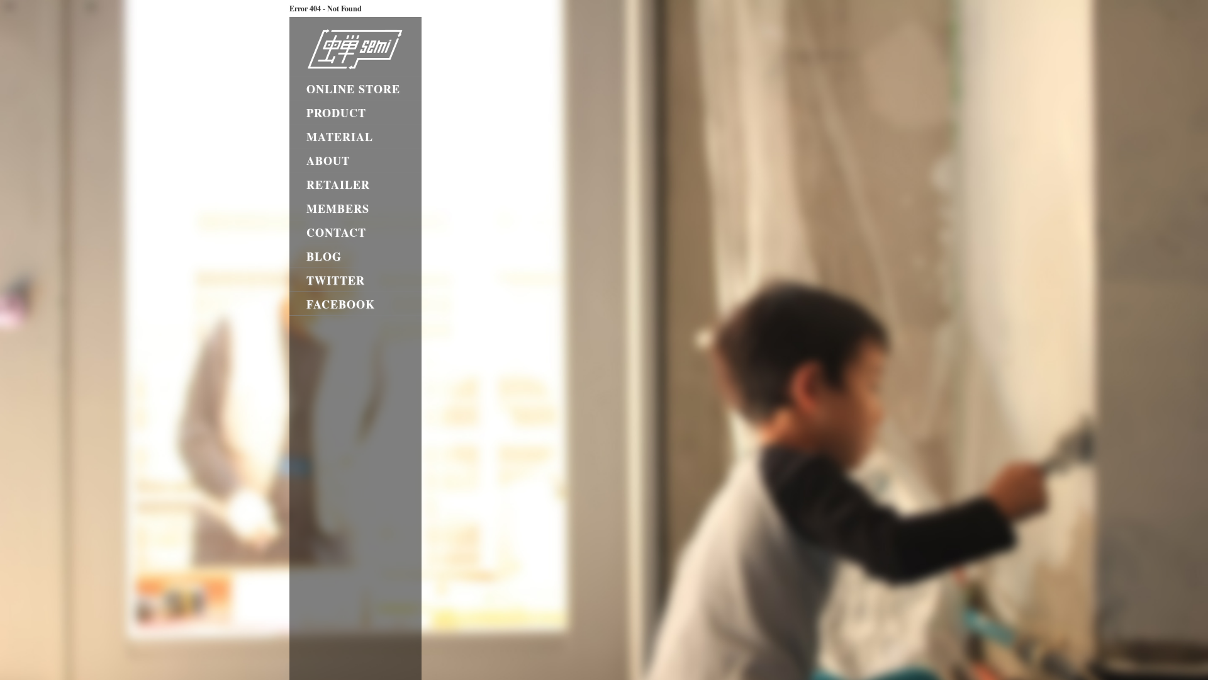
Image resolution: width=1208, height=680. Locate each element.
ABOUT (328, 160)
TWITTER (335, 280)
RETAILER (338, 184)
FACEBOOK (340, 304)
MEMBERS (337, 208)
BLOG (324, 256)
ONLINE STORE (353, 89)
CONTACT (336, 232)
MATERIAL (339, 136)
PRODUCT (336, 113)
